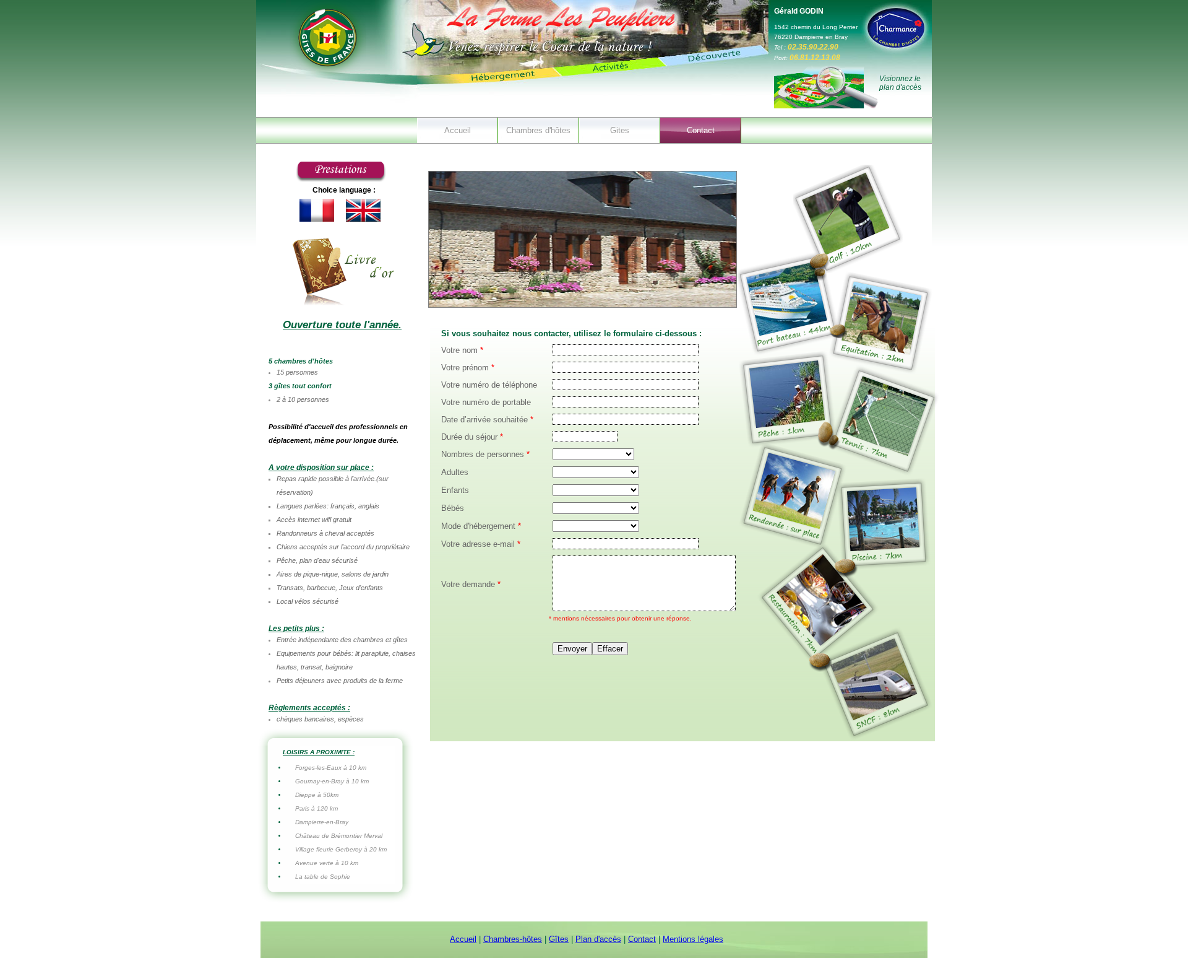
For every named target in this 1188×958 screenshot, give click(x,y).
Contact (701, 130)
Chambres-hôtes (512, 939)
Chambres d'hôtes (538, 130)
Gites (619, 130)
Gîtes (559, 939)
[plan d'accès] (826, 106)
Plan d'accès (598, 939)
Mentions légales (693, 939)
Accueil (457, 130)
